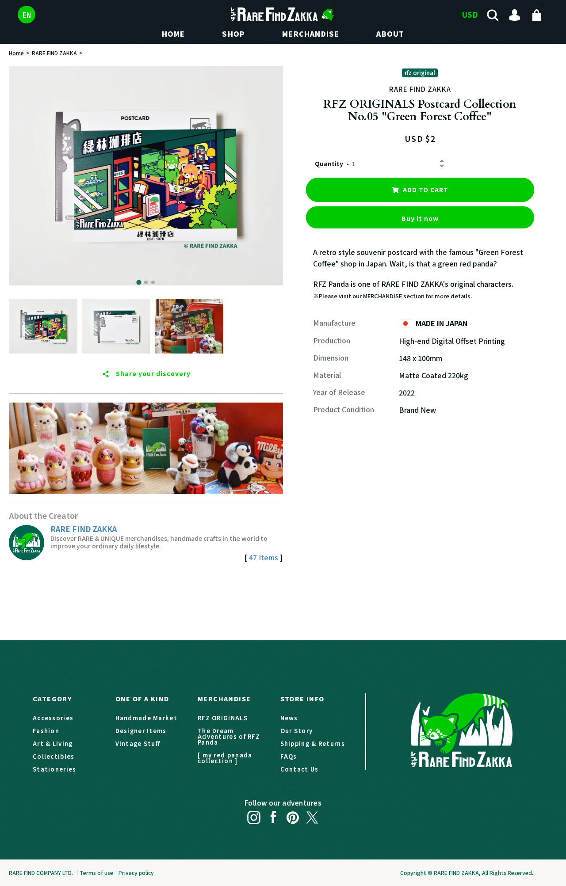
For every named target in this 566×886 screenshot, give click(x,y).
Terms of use (96, 872)
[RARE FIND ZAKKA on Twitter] (312, 815)
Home (16, 53)
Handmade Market (146, 718)
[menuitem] (43, 326)
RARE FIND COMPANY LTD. (41, 872)
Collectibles (54, 756)
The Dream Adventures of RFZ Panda (229, 736)
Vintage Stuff (138, 743)
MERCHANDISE (310, 33)
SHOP (233, 33)
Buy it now (420, 218)
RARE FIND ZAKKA (54, 53)
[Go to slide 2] (146, 282)
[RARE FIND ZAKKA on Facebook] (273, 815)
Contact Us (299, 769)
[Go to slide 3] (153, 282)
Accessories (53, 718)
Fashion (46, 731)
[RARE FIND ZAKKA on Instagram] (253, 815)
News (289, 718)
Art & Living (53, 743)
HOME (173, 33)
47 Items (264, 557)
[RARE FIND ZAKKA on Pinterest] (292, 815)
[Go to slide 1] (138, 282)
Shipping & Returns (312, 743)
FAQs (288, 756)
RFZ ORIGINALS (223, 718)
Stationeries (54, 769)
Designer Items (141, 731)
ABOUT (390, 33)
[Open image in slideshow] (146, 175)
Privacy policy (136, 872)
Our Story (296, 731)
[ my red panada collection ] (225, 758)
